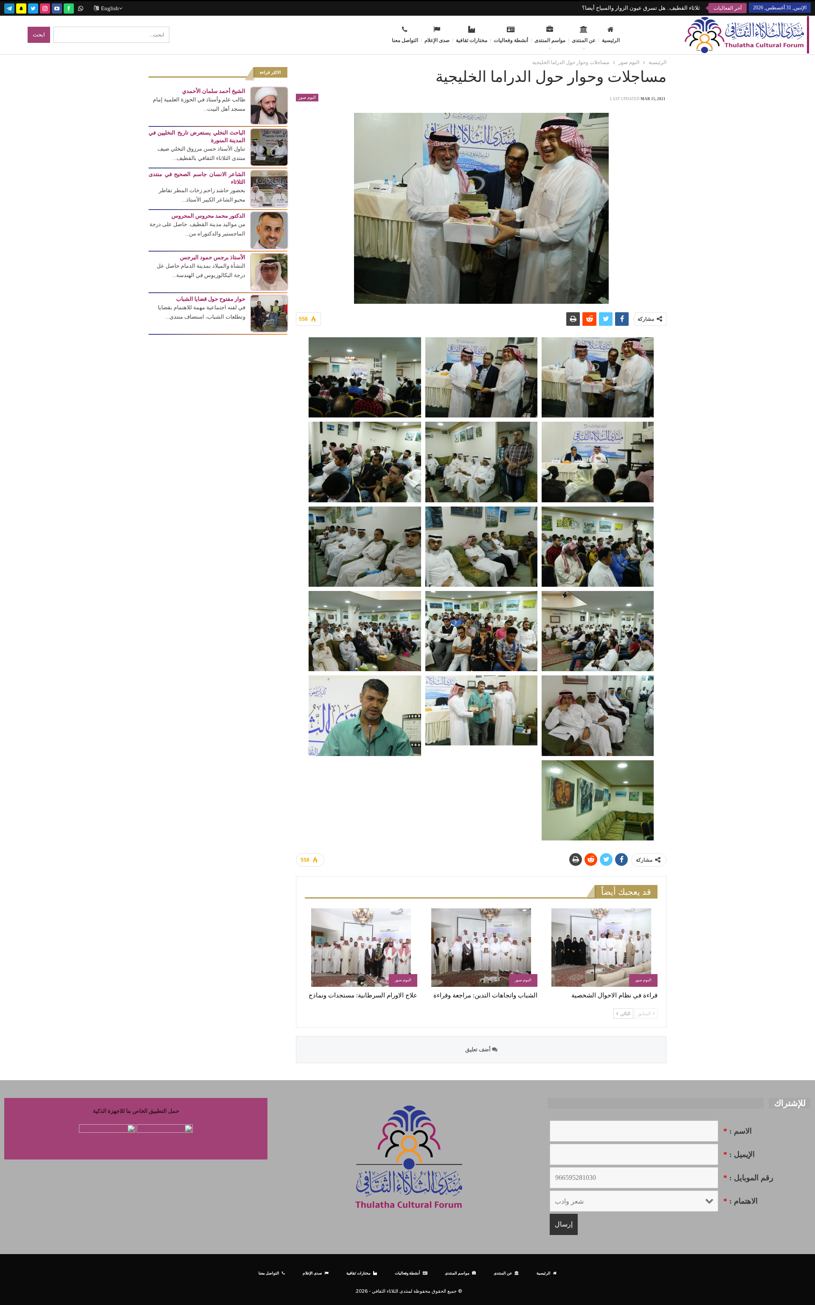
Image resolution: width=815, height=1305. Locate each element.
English (110, 8)
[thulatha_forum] (45, 7)
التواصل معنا (405, 40)
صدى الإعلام (437, 40)
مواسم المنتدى (549, 40)
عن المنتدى (584, 40)
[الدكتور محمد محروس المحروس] (269, 230)
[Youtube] (57, 7)
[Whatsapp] (81, 7)
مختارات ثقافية (471, 40)
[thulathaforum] (69, 7)
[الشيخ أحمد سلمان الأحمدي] (269, 105)
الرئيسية (611, 40)
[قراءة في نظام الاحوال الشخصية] (601, 947)
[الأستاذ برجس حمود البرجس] (269, 271)
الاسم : (737, 1131)
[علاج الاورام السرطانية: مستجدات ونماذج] (361, 947)
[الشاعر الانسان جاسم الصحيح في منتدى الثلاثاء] (269, 188)
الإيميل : (739, 1154)
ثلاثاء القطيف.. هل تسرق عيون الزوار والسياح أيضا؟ (641, 8)
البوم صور (307, 97)
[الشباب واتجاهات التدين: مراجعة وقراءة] (481, 947)
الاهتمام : (740, 1201)
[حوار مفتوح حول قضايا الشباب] (269, 313)
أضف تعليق (478, 1049)
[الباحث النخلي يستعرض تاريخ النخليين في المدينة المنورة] (269, 146)
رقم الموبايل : (748, 1177)
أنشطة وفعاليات (511, 40)
